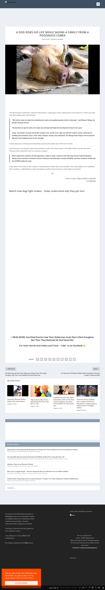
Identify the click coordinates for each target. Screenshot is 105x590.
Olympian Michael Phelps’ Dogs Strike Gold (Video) (16, 400)
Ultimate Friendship (57, 39)
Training (65, 459)
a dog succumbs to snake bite (86, 178)
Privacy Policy (28, 578)
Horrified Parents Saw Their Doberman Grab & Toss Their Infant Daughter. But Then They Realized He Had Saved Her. (64, 402)
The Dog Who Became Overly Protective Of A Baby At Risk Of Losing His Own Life (35, 457)
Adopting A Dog (11, 459)
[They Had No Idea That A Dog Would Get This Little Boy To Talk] (40, 391)
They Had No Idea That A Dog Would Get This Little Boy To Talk (39, 402)
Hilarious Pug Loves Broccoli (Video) (20, 464)
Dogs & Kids (45, 459)
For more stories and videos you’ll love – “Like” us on (46, 345)
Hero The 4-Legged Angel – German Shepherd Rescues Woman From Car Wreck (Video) (37, 471)
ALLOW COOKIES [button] (21, 583)
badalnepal (92, 181)
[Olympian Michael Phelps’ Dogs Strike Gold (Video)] (17, 390)
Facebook (78, 345)
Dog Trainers (37, 459)
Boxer (31, 459)
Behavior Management (23, 459)
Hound (9, 451)
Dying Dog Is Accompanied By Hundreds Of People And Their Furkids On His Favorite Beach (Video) (42, 449)
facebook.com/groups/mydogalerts (85, 548)
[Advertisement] (42, 17)
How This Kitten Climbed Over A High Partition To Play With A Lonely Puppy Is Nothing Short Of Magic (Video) (87, 404)
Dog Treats (27, 466)
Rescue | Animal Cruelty (55, 459)
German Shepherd (22, 473)
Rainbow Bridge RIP (23, 451)
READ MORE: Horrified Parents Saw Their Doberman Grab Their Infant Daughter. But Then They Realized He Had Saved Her (53, 338)
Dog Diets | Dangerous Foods (15, 466)
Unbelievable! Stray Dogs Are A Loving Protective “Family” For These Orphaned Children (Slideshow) (42, 479)
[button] (34, 578)
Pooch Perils (46, 39)
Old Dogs (14, 451)
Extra (26, 543)
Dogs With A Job (11, 473)
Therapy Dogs (32, 473)
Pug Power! (34, 466)
